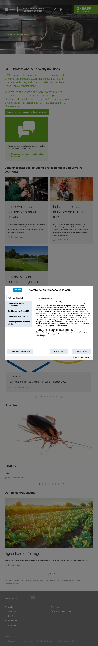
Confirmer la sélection (20, 351)
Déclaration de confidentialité (46, 327)
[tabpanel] (63, 318)
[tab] (19, 298)
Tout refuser (59, 351)
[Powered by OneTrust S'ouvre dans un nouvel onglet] (82, 358)
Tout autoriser (81, 351)
